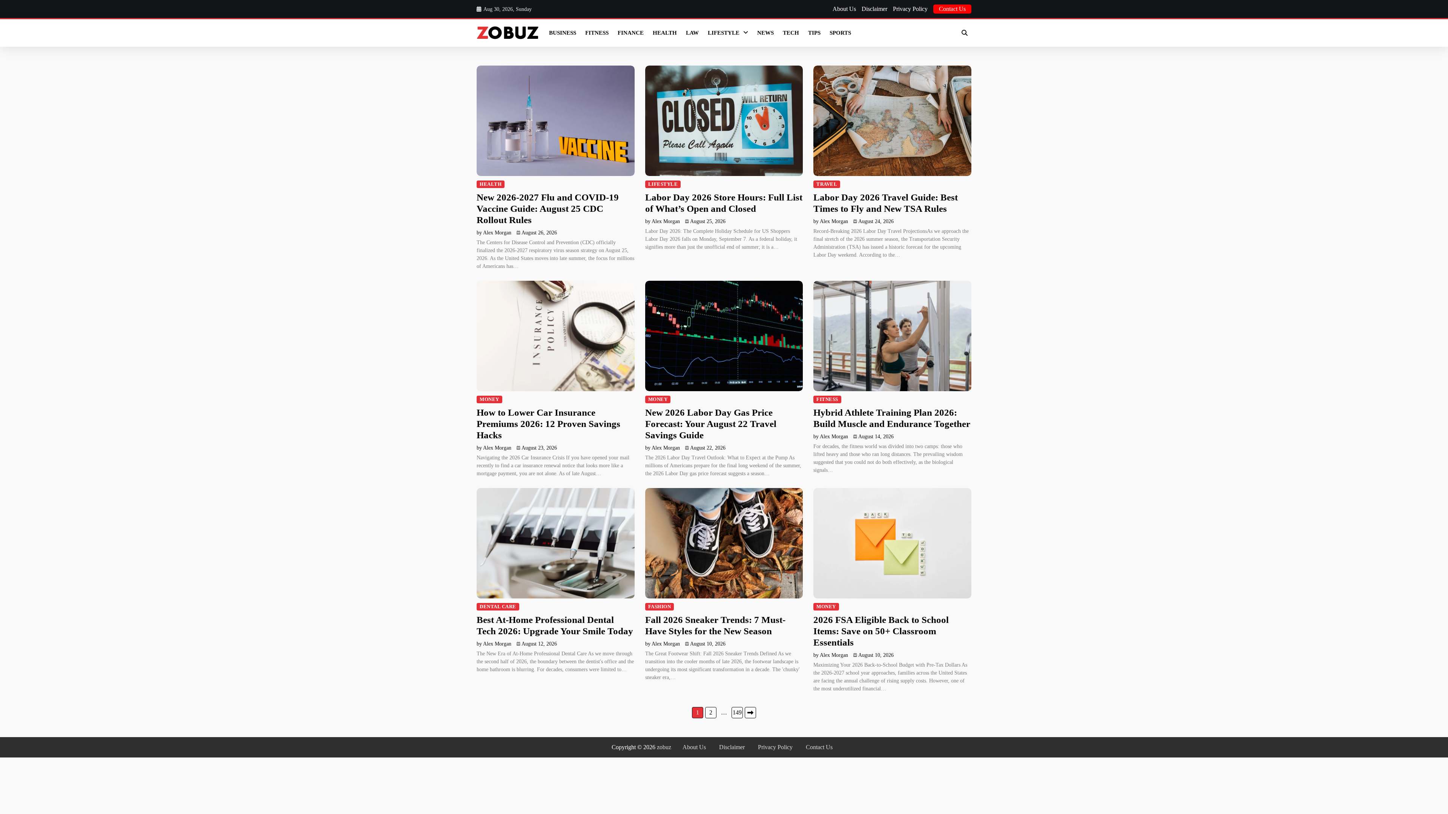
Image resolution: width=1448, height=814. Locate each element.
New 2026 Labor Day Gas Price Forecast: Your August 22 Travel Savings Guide (710, 423)
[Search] (964, 33)
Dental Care (498, 606)
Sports (840, 33)
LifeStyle (723, 33)
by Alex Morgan (494, 233)
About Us (844, 9)
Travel (826, 184)
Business (562, 33)
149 (737, 712)
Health (665, 33)
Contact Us (952, 9)
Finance (631, 33)
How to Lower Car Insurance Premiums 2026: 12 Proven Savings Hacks (548, 423)
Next (750, 712)
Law (692, 33)
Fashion (659, 606)
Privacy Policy (910, 9)
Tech (791, 33)
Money (489, 399)
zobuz (664, 747)
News (765, 33)
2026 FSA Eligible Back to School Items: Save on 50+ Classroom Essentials (881, 631)
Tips (814, 33)
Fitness (597, 33)
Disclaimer (874, 9)
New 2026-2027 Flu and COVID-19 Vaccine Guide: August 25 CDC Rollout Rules (548, 208)
